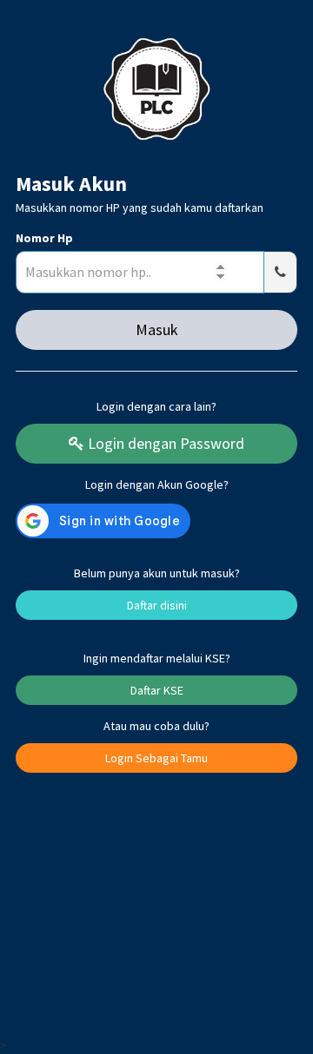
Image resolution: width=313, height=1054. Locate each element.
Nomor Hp (44, 238)
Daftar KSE (156, 690)
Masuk (157, 329)
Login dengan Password (164, 443)
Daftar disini (157, 605)
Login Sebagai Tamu (156, 758)
